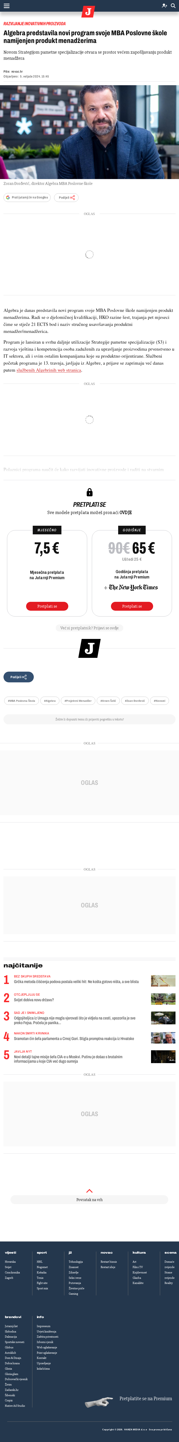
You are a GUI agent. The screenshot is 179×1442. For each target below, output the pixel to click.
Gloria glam (11, 1374)
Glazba (137, 1278)
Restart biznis (109, 1262)
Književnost (140, 1272)
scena (171, 1252)
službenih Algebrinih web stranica (49, 370)
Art (134, 1262)
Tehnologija (76, 1262)
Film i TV (138, 1267)
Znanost (74, 1267)
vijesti (10, 1252)
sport (42, 1252)
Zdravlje (74, 1272)
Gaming (73, 1294)
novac (107, 1252)
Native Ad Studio (15, 1406)
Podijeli (64, 197)
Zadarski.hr (11, 1390)
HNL (39, 1262)
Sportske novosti (14, 1342)
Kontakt (41, 1358)
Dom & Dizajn (13, 1358)
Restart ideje (108, 1267)
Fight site (42, 1283)
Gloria (8, 1369)
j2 (70, 1252)
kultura (139, 1252)
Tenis (40, 1278)
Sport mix (42, 1288)
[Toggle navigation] (6, 6)
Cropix (9, 1400)
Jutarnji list (11, 1326)
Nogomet (42, 1267)
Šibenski (10, 1395)
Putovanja (75, 1283)
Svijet (8, 1267)
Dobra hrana (12, 1363)
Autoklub (10, 1353)
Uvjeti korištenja (46, 1331)
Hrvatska (10, 1262)
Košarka (41, 1272)
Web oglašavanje (47, 1347)
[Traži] (173, 6)
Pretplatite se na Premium (146, 1399)
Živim (8, 1384)
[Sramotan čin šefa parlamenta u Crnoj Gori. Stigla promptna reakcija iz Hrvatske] (163, 1038)
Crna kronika (12, 1272)
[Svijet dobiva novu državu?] (163, 999)
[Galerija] (89, 132)
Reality (169, 1283)
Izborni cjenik (45, 1342)
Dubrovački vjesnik (16, 1379)
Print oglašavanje (47, 1353)
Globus (9, 1347)
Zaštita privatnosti (47, 1337)
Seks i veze (75, 1278)
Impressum (43, 1326)
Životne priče (76, 1288)
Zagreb (9, 1278)
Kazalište (138, 1283)
